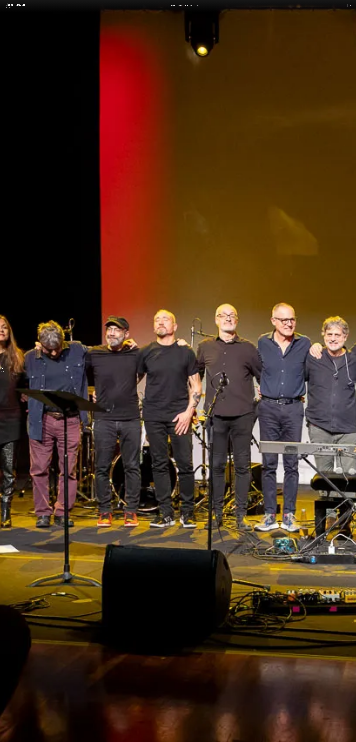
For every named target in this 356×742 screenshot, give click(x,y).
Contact (196, 6)
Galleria (180, 6)
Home (173, 6)
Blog (186, 6)
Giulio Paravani (15, 5)
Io (191, 6)
